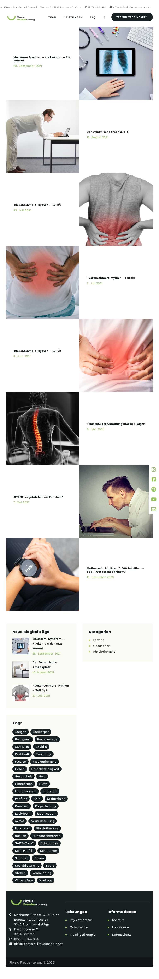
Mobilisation (46, 813)
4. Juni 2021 (22, 356)
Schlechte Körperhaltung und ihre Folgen (116, 424)
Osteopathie (79, 927)
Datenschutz (121, 935)
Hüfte (43, 784)
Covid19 (41, 747)
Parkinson (22, 828)
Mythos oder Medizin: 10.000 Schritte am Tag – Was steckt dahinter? (115, 570)
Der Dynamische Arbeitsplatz (107, 132)
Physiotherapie (104, 651)
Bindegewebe (47, 739)
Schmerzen (48, 851)
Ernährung (43, 754)
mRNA (19, 821)
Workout (45, 880)
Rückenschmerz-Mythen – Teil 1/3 (37, 351)
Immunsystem (25, 791)
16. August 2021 (97, 137)
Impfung (21, 799)
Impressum (120, 927)
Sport (50, 865)
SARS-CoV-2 (24, 843)
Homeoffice (24, 784)
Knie (37, 799)
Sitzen (39, 858)
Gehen (20, 769)
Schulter (21, 858)
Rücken (20, 836)
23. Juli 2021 (22, 210)
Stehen (20, 873)
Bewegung (22, 739)
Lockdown (22, 813)
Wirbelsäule (24, 880)
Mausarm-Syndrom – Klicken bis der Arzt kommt (42, 59)
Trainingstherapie (82, 935)
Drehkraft (22, 754)
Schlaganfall (24, 851)
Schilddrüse (49, 843)
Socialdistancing (27, 865)
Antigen (20, 732)
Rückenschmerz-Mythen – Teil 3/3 (37, 205)
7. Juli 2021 (94, 283)
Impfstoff (50, 791)
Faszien (98, 640)
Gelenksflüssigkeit (45, 769)
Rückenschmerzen (46, 836)
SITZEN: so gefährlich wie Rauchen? (38, 497)
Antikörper (41, 732)
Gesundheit (101, 646)
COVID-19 (22, 747)
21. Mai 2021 (95, 429)
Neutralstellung (42, 821)
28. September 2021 (27, 65)
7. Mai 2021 (21, 502)
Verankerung (41, 873)
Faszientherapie (44, 761)
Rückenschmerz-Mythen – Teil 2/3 (111, 278)
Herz (42, 776)
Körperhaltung (45, 806)
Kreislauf (21, 806)
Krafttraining (56, 799)
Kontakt (118, 920)
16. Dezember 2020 (100, 577)
